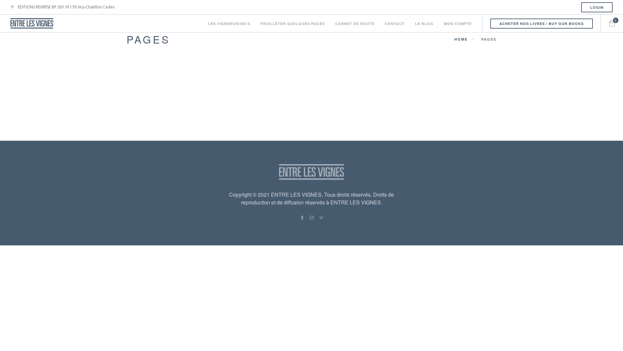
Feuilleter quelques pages (293, 23)
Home (461, 39)
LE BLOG (424, 23)
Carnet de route (354, 23)
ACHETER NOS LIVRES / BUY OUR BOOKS (541, 23)
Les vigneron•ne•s (229, 23)
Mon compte (458, 23)
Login (597, 7)
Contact (395, 23)
